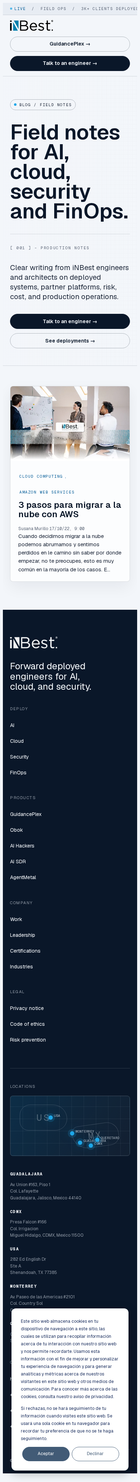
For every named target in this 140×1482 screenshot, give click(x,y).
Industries (21, 966)
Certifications (25, 951)
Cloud (17, 741)
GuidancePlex (26, 814)
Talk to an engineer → (70, 63)
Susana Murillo (33, 529)
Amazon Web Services (47, 492)
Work (16, 919)
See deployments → (70, 341)
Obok (16, 830)
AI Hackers (22, 846)
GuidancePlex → (70, 44)
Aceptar (46, 1454)
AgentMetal (23, 877)
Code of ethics (27, 1024)
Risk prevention (28, 1040)
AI (12, 725)
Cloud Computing (41, 476)
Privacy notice (27, 1008)
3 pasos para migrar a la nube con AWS (69, 509)
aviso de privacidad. (93, 1397)
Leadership (22, 935)
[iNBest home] (31, 25)
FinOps (18, 772)
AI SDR (18, 861)
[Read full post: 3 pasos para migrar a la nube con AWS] (70, 423)
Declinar (95, 1454)
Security (19, 757)
